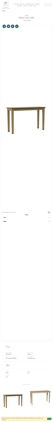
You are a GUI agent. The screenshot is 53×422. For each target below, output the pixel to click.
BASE (5, 221)
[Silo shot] (13, 26)
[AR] (17, 26)
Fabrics (38, 4)
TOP (5, 217)
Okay (49, 418)
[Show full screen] (49, 212)
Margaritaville (30, 4)
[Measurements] (4, 26)
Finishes (19, 5)
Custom (16, 4)
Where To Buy (33, 5)
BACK (4, 10)
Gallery (25, 5)
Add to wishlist (27, 20)
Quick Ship (22, 4)
